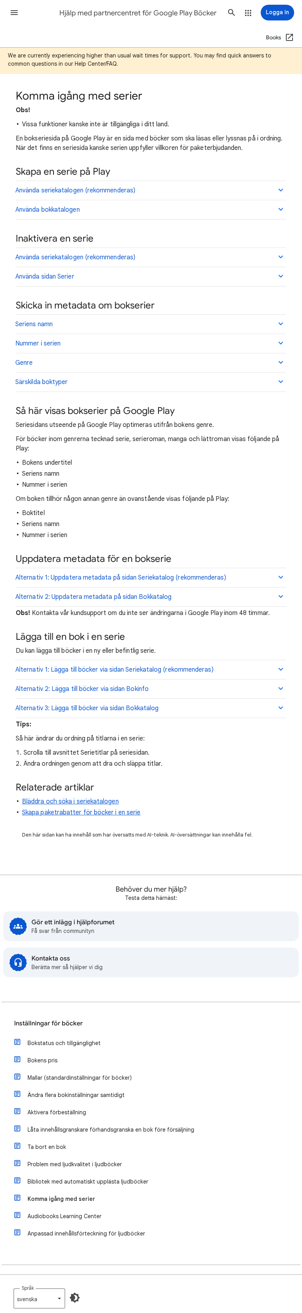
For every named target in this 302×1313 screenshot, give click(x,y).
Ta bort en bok (47, 1146)
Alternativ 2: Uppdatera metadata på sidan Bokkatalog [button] (93, 597)
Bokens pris (42, 1060)
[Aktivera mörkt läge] (74, 1297)
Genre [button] (24, 363)
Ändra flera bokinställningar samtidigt (76, 1095)
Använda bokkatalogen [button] (47, 210)
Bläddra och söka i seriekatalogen (70, 801)
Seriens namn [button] (34, 324)
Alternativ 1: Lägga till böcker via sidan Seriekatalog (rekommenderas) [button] (114, 670)
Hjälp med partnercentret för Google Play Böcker (138, 13)
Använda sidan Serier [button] (44, 277)
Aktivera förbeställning (57, 1112)
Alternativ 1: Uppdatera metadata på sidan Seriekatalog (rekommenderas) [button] (120, 578)
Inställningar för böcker (48, 1023)
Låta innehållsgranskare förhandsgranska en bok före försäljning (111, 1129)
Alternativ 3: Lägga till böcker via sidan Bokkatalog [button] (86, 708)
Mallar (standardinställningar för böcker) (80, 1077)
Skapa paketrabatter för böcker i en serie (81, 812)
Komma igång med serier (61, 1198)
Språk (28, 1288)
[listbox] (39, 1298)
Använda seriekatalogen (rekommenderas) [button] (75, 190)
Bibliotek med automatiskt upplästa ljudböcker (88, 1181)
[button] (14, 12)
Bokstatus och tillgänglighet (64, 1043)
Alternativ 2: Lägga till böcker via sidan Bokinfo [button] (82, 689)
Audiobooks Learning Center (64, 1216)
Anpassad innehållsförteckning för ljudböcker (86, 1233)
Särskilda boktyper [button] (41, 382)
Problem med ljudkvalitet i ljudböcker (75, 1164)
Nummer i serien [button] (38, 343)
